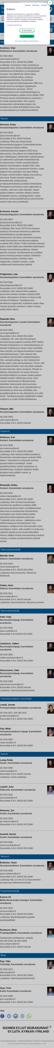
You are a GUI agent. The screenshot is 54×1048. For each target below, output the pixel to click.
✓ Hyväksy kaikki (27, 36)
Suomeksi (28, 5)
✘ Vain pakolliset (27, 30)
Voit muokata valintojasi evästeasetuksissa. (27, 41)
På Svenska (35, 5)
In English (44, 5)
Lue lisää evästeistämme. (14, 25)
